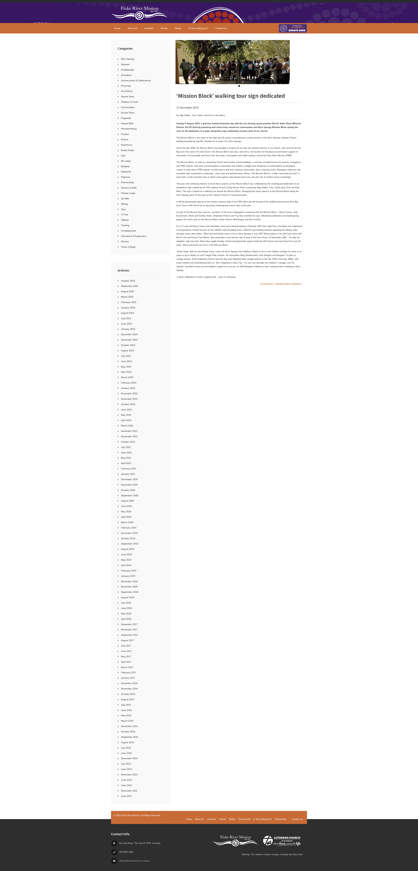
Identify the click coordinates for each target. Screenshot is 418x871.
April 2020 (126, 517)
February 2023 (128, 382)
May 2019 (126, 560)
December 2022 (129, 393)
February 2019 (128, 570)
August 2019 (127, 549)
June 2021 (126, 452)
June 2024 (126, 323)
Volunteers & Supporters (133, 236)
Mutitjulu (125, 166)
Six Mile (125, 198)
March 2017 (127, 667)
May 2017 (126, 656)
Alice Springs (127, 59)
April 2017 (126, 662)
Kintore (124, 139)
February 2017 (128, 672)
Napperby (126, 171)
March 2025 (127, 297)
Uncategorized (128, 230)
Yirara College (128, 247)
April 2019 (126, 565)
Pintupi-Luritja (128, 193)
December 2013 (129, 774)
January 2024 (128, 329)
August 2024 (127, 313)
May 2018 (126, 613)
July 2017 (126, 645)
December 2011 (129, 790)
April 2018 (126, 619)
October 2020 (128, 490)
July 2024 (126, 318)
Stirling (124, 204)
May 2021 (126, 457)
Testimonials (280, 819)
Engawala (126, 118)
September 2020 (129, 495)
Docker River (127, 112)
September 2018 (129, 592)
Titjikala (125, 220)
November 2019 (129, 533)
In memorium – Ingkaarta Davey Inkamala (280, 283)
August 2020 (127, 500)
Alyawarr (125, 64)
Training (125, 225)
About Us (199, 819)
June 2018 (126, 608)
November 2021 (129, 436)
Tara (123, 209)
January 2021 (128, 474)
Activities (211, 819)
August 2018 (127, 597)
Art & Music (127, 91)
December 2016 (129, 683)
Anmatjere (126, 75)
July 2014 (126, 763)
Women (125, 241)
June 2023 (126, 361)
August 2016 (127, 699)
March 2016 (127, 720)
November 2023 (129, 339)
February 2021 (128, 468)
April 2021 (126, 463)
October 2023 (128, 345)
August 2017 (127, 640)
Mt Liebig (125, 161)
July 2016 (126, 704)
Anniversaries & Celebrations (136, 80)
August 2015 (127, 742)
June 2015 (126, 753)
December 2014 (129, 758)
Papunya (125, 177)
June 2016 (126, 710)
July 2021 (126, 447)
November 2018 (129, 586)
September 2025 (129, 286)
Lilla (123, 155)
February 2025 (128, 302)
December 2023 (129, 334)
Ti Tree (124, 214)
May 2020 (126, 511)
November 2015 (129, 726)
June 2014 (126, 769)
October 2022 (128, 404)
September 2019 (129, 543)
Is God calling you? (262, 819)
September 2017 (129, 635)
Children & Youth (129, 102)
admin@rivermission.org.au (134, 861)
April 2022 (126, 420)
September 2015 (129, 737)
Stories (222, 819)
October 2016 (128, 694)
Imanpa (125, 134)
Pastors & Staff (128, 187)
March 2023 (127, 377)
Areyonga (126, 85)
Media (232, 819)
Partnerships (127, 182)
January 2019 (128, 576)
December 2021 (129, 431)
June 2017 (126, 651)
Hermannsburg (129, 128)
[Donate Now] (293, 28)
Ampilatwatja (127, 69)
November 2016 (129, 688)
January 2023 (128, 388)
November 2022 (129, 399)
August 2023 (127, 350)
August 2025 (127, 291)
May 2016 (126, 715)
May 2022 (126, 415)
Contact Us (297, 819)
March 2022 (127, 425)
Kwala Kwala (127, 150)
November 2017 (129, 629)
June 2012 (126, 785)
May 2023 (126, 366)
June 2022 (126, 409)
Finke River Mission (139, 13)
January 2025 (128, 307)
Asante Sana (127, 96)
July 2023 (126, 356)
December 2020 (129, 479)
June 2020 (126, 506)
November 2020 (129, 484)
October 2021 (128, 441)
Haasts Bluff (127, 123)
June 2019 (126, 554)
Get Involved (244, 819)
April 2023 (126, 372)
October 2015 (128, 731)
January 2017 (128, 678)
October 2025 (128, 281)
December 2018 (129, 581)
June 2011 (126, 796)
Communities (128, 107)
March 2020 (127, 522)
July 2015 (126, 747)
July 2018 (126, 602)
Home (189, 819)
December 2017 (129, 624)
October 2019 (128, 538)
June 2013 (126, 780)
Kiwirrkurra (126, 145)
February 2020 (128, 527)
